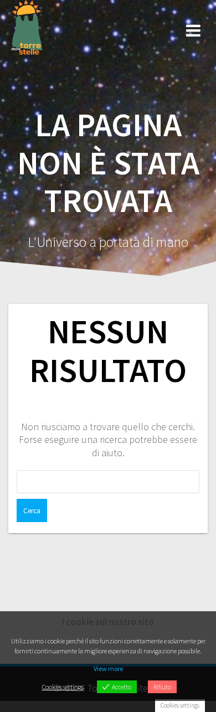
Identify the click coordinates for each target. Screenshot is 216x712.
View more (108, 668)
